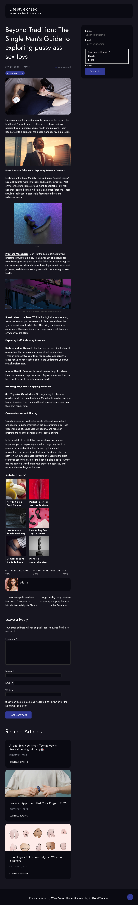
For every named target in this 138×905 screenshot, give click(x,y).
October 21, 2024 (18, 809)
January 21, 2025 (18, 755)
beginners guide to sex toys (17, 572)
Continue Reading (18, 762)
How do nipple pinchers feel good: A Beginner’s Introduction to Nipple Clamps (21, 601)
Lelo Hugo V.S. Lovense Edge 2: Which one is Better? (37, 859)
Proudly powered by (46, 898)
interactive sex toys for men (46, 572)
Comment (11, 639)
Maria (27, 66)
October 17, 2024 (18, 866)
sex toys (65, 572)
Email (9, 683)
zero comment (64, 66)
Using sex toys (15, 73)
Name (9, 671)
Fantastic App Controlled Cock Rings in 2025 (38, 803)
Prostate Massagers (16, 254)
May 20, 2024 (12, 66)
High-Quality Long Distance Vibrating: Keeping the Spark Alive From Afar (55, 601)
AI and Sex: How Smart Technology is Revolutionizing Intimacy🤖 (33, 747)
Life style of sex (23, 9)
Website (9, 690)
